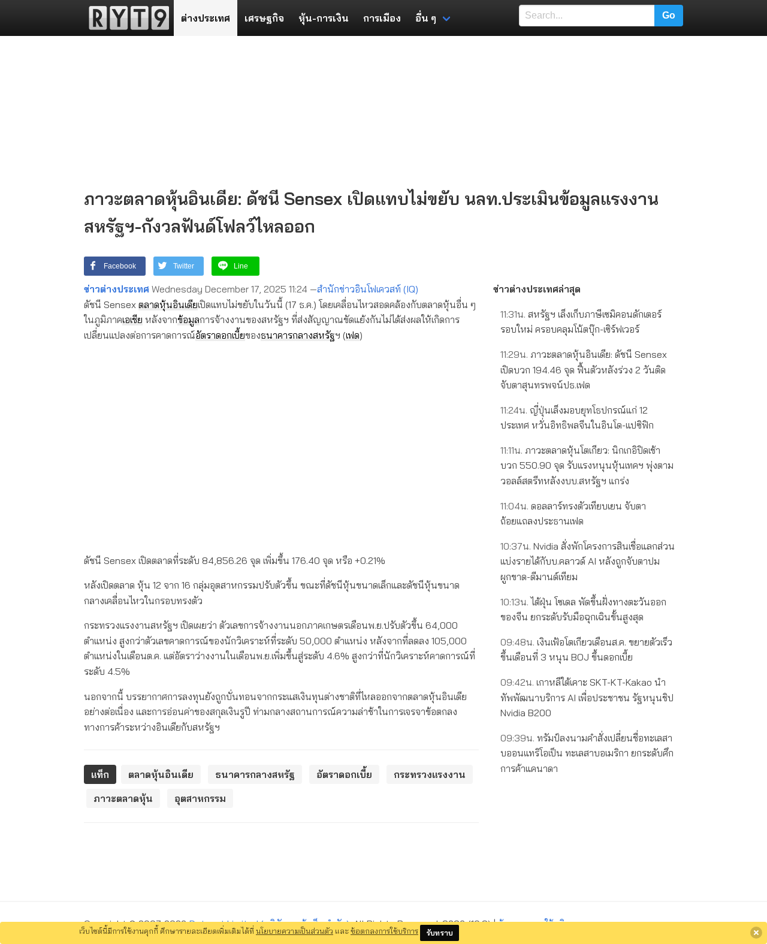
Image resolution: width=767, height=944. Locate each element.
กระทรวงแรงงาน (430, 774)
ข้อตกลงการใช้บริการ (384, 931)
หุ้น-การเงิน (323, 18)
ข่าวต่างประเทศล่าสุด (537, 289)
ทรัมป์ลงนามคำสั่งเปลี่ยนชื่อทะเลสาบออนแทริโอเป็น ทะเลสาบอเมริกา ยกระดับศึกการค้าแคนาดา (587, 753)
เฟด (353, 335)
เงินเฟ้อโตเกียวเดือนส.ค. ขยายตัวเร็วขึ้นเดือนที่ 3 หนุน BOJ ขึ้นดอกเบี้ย (586, 649)
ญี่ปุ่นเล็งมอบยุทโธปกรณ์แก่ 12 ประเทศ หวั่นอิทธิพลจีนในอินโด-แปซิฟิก (577, 418)
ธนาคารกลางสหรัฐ (298, 335)
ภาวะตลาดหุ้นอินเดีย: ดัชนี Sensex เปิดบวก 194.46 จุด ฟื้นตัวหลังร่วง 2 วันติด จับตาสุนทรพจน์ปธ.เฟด (583, 369)
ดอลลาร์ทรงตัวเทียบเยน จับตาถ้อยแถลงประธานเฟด (573, 513)
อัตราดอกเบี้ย (220, 335)
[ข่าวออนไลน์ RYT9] (125, 18)
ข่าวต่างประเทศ (116, 289)
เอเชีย (132, 319)
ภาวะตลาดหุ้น (123, 798)
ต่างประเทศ (205, 18)
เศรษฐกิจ (264, 18)
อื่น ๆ (425, 18)
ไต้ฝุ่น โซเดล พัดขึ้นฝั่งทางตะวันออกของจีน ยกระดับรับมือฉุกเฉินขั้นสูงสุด (583, 609)
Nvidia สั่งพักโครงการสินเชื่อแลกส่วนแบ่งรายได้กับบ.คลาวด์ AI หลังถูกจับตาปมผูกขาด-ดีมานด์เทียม (587, 561)
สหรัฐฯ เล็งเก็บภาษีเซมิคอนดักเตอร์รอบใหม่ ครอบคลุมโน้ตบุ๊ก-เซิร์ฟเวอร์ (581, 322)
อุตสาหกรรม (200, 798)
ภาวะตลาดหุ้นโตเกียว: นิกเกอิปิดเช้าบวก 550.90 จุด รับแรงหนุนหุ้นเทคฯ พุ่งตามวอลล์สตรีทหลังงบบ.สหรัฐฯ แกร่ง (587, 465)
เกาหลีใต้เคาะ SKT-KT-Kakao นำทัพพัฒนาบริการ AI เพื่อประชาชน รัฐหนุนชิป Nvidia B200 (587, 697)
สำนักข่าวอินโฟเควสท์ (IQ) (367, 289)
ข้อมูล (188, 319)
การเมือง (382, 18)
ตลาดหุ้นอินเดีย (168, 304)
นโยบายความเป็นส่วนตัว (294, 931)
